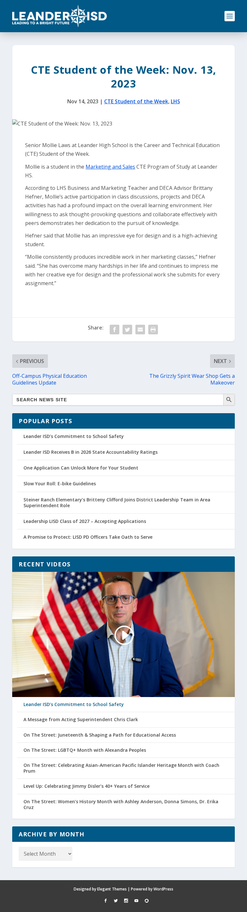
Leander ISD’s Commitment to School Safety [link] (73, 436)
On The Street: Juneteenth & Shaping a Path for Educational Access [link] (99, 735)
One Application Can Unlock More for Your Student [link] (80, 468)
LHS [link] (175, 101)
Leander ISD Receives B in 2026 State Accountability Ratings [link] (90, 452)
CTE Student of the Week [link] (136, 101)
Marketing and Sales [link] (110, 166)
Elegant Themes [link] (112, 889)
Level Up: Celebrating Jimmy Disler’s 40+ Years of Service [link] (86, 786)
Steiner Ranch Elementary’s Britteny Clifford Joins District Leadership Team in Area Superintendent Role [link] (116, 502)
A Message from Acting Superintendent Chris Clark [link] (80, 719)
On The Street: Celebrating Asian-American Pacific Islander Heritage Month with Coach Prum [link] (121, 768)
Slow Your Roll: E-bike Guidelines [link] (59, 483)
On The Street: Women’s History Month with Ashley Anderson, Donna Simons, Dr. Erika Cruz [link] (120, 804)
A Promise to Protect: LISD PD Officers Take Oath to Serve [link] (87, 537)
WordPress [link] (163, 889)
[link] (59, 16)
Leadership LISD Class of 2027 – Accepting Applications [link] (84, 521)
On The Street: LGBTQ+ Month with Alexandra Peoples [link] (84, 750)
